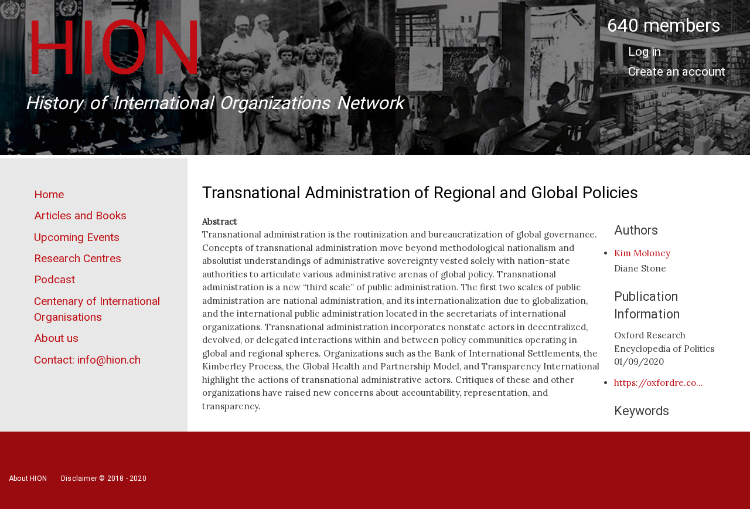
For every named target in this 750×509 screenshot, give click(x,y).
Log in (644, 52)
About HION (28, 478)
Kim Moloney (642, 253)
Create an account (676, 72)
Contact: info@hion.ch (87, 360)
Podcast (54, 279)
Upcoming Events (77, 237)
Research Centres (77, 258)
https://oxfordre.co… (658, 382)
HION (114, 48)
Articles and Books (80, 215)
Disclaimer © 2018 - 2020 (103, 478)
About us (56, 338)
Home (49, 194)
